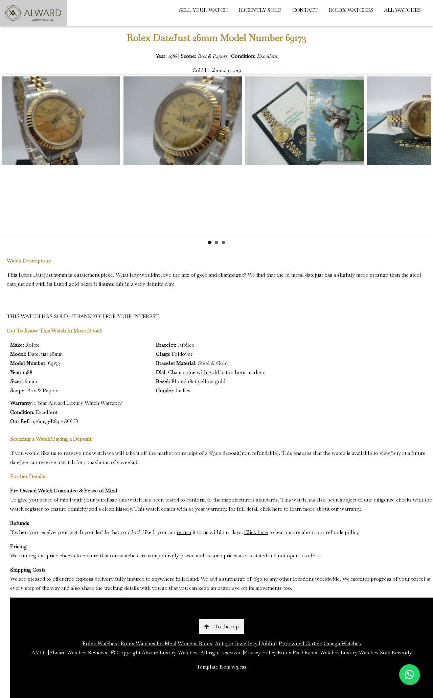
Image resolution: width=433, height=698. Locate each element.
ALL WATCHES (402, 10)
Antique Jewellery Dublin (245, 643)
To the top (226, 626)
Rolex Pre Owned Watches (309, 652)
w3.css (239, 667)
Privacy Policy (260, 652)
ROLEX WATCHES (351, 10)
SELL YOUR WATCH (203, 10)
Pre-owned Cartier (300, 643)
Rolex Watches (100, 643)
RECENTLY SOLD (260, 10)
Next (422, 155)
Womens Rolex (195, 643)
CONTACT (305, 10)
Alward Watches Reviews (79, 652)
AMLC (39, 652)
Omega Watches (342, 643)
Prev (10, 155)
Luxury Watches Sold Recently (376, 652)
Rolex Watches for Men (148, 643)
